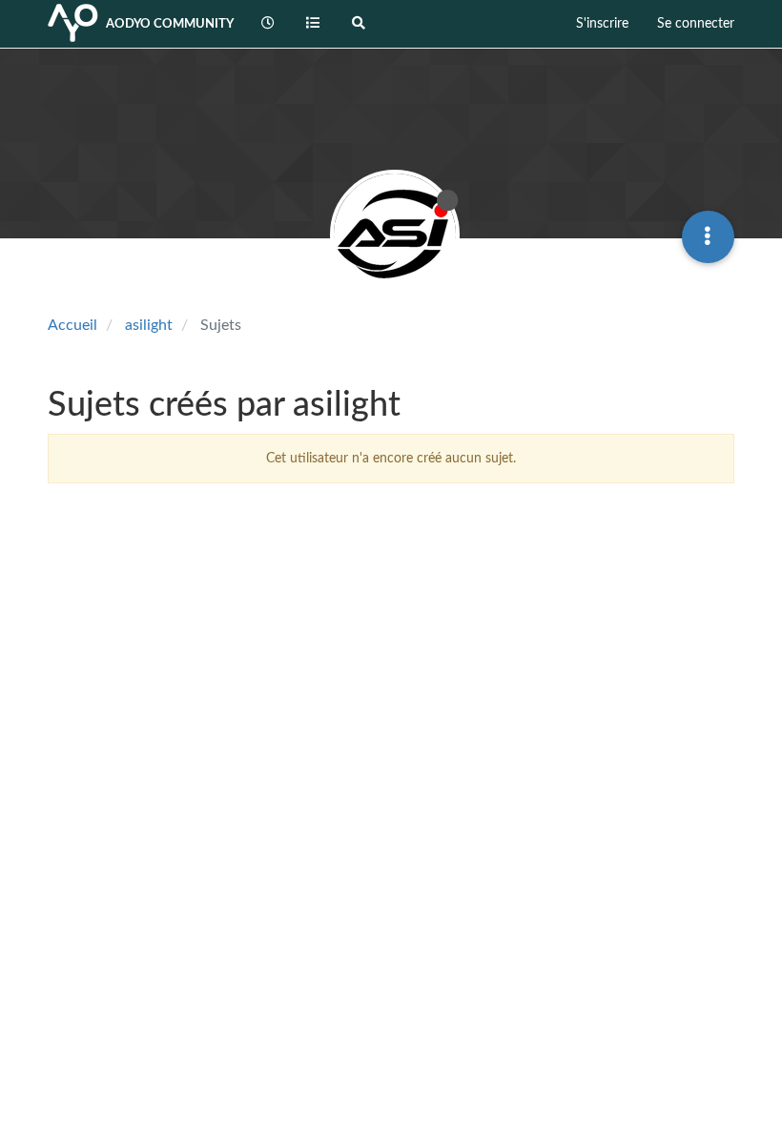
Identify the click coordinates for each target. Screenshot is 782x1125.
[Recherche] (358, 24)
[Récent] (268, 24)
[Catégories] (314, 24)
